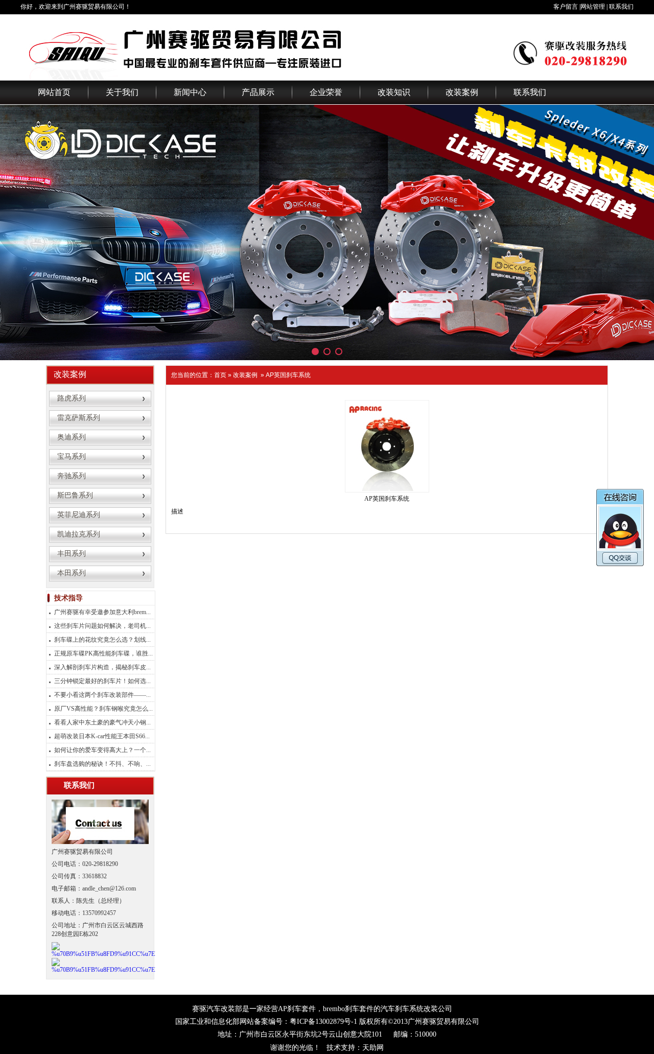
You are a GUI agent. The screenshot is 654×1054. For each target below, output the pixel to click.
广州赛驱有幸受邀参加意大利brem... (102, 612)
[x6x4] (327, 232)
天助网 (373, 1047)
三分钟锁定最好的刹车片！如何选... (102, 681)
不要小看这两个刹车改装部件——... (102, 694)
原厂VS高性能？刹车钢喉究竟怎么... (103, 708)
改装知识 (394, 92)
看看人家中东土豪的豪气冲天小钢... (102, 722)
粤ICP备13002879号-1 (323, 1021)
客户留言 (565, 6)
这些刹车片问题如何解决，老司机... (102, 625)
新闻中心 (190, 92)
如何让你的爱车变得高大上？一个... (102, 750)
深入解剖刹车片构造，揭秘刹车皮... (102, 667)
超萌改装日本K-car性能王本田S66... (102, 736)
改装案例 (462, 92)
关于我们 (122, 92)
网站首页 (54, 92)
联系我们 (621, 6)
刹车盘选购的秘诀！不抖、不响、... (102, 763)
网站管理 (592, 6)
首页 (220, 375)
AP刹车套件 (297, 1009)
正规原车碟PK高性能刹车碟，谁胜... (103, 653)
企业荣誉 (326, 92)
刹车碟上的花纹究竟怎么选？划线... (102, 639)
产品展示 (258, 92)
